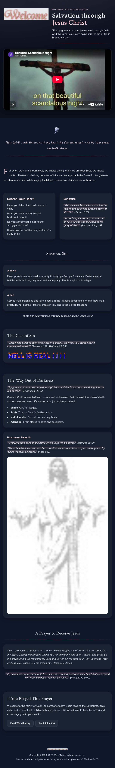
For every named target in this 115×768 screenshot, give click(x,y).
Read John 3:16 (46, 723)
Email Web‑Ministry (20, 723)
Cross (87, 175)
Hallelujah (47, 180)
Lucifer (12, 175)
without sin (89, 180)
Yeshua (34, 175)
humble (27, 170)
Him (55, 175)
